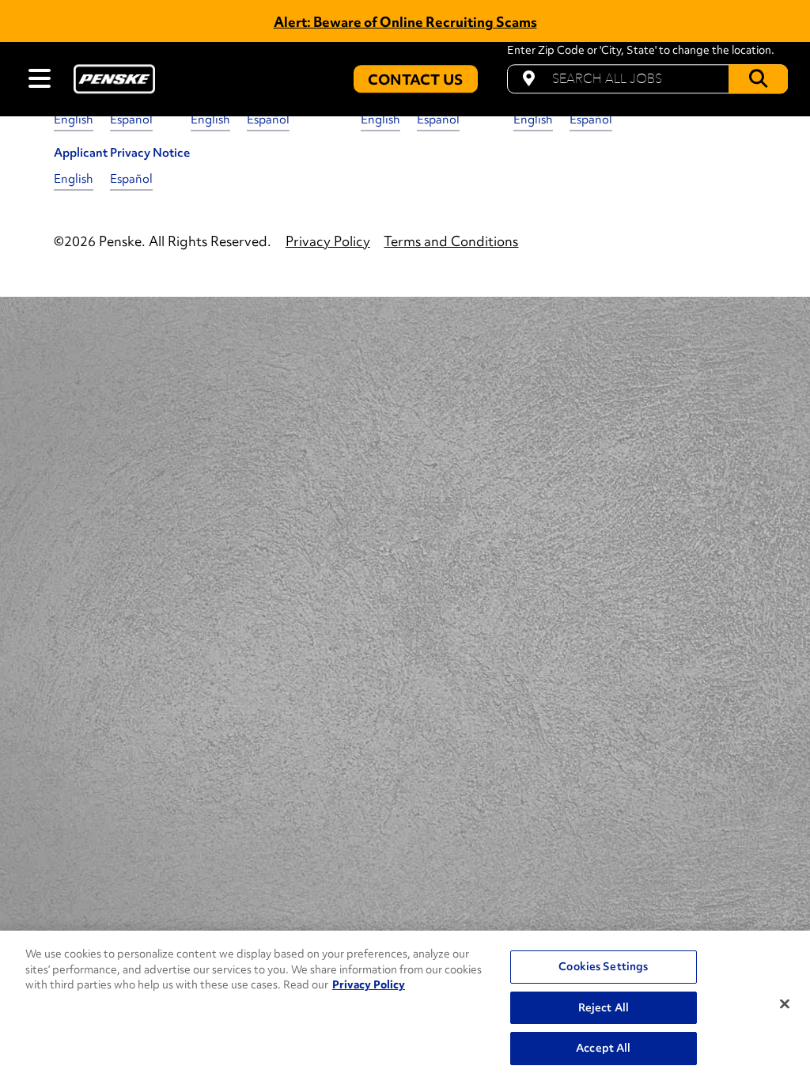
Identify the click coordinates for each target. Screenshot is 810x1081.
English (73, 119)
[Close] (784, 1004)
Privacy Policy (368, 984)
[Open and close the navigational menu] (39, 78)
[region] (405, 1006)
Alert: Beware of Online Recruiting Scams (405, 22)
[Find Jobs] (758, 78)
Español (131, 119)
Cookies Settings (603, 966)
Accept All (603, 1048)
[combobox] (647, 78)
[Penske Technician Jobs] (114, 79)
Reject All (603, 1007)
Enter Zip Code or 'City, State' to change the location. (640, 51)
